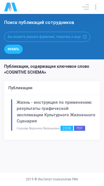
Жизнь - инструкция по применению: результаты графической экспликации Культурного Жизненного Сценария (56, 112)
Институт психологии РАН (58, 179)
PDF (80, 128)
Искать (13, 49)
